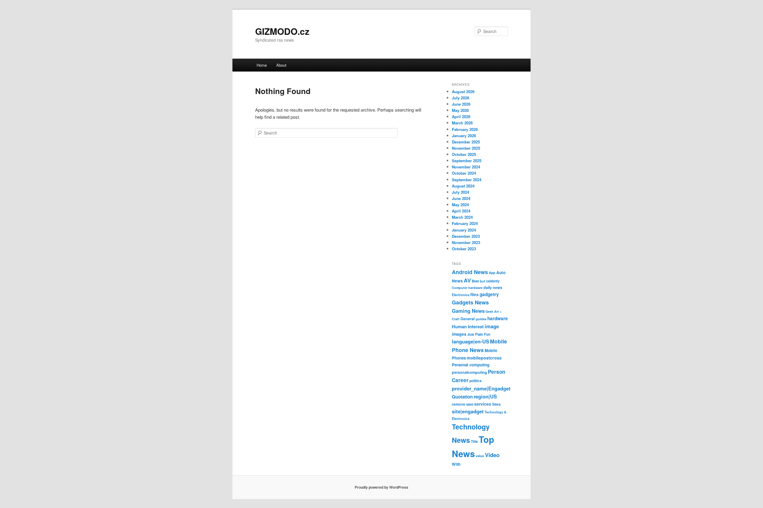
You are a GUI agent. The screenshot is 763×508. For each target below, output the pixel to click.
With (456, 464)
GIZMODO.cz (282, 31)
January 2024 (464, 230)
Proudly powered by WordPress (381, 487)
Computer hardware (467, 287)
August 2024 (463, 186)
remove (458, 404)
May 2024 (460, 204)
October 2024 (464, 173)
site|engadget (468, 411)
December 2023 (466, 236)
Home (262, 65)
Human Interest (468, 326)
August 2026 (463, 91)
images (459, 334)
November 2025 (466, 148)
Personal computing (470, 365)
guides (481, 319)
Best (475, 281)
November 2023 (466, 242)
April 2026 (461, 116)
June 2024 (461, 198)
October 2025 (464, 154)
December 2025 (466, 142)
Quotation (462, 396)
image (492, 326)
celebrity (493, 281)
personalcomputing (469, 372)
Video (492, 455)
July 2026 (460, 98)
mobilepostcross (484, 358)
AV (467, 280)
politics (475, 380)
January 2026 (464, 135)
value (480, 456)
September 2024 (466, 179)
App (492, 272)
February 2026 (465, 129)
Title (474, 441)
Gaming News (468, 310)
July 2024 (460, 192)
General (467, 318)
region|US (485, 396)
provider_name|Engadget (481, 388)
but (482, 281)
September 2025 (466, 160)
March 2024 (462, 217)
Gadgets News (470, 302)
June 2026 (461, 104)
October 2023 (464, 248)
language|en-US (470, 341)
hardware (497, 318)
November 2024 (466, 167)
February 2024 (465, 223)
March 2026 (462, 123)
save (469, 404)
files (474, 294)
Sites (496, 404)
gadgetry (489, 294)
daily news (492, 287)
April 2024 (461, 211)
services (482, 404)
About (281, 65)
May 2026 (460, 110)
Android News (470, 272)
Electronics (460, 294)
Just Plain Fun (478, 334)
